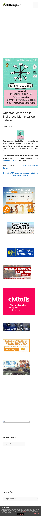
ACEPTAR (20, 514)
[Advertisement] (20, 31)
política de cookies (27, 511)
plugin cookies (37, 513)
